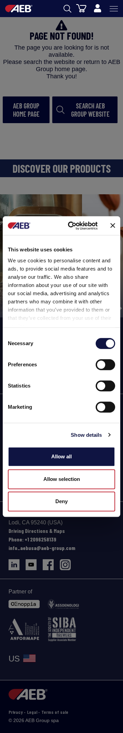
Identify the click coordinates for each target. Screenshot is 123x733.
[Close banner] (112, 225)
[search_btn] (67, 8)
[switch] (105, 364)
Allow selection (61, 479)
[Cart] (81, 8)
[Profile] (97, 8)
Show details (86, 435)
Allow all (61, 456)
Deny (61, 501)
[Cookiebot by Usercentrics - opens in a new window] (72, 225)
